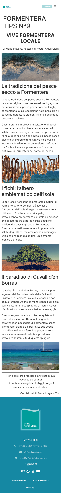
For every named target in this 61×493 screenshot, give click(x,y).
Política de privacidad (41, 480)
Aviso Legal (30, 488)
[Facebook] (27, 471)
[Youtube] (38, 471)
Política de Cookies (19, 480)
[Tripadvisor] (22, 471)
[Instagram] (33, 471)
